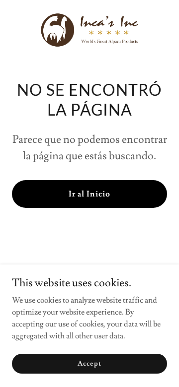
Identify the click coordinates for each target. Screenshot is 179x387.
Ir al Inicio (89, 194)
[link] (89, 30)
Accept (89, 363)
